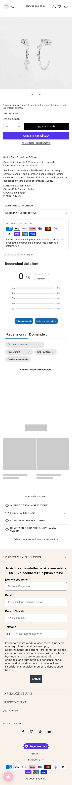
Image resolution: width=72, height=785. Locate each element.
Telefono (10, 627)
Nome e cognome (16, 579)
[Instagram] (31, 731)
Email (8, 595)
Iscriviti (36, 679)
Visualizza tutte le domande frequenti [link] (34, 539)
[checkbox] (18, 359)
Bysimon (40, 778)
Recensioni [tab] (16, 334)
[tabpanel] (36, 373)
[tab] (38, 335)
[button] (46, 126)
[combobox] (11, 634)
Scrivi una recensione (46, 321)
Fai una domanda (24, 321)
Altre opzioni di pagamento (36, 143)
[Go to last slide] (32, 93)
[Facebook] (23, 731)
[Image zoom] (36, 53)
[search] (13, 6)
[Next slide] (39, 93)
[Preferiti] (59, 6)
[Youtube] (49, 731)
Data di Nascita (14, 611)
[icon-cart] (65, 6)
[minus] (7, 126)
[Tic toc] (40, 731)
